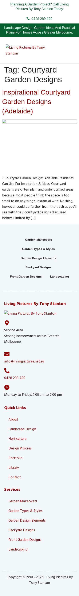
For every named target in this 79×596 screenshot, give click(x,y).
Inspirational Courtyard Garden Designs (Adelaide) (36, 101)
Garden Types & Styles (38, 249)
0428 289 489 (14, 377)
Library (13, 467)
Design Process (20, 448)
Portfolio (15, 457)
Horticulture (17, 438)
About (13, 419)
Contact (14, 477)
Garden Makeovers (38, 239)
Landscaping (59, 276)
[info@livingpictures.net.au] (6, 354)
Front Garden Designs (26, 276)
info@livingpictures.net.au (24, 361)
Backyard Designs (38, 267)
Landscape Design (22, 428)
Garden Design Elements (38, 258)
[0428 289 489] (6, 370)
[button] (66, 50)
